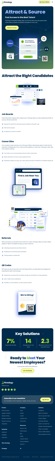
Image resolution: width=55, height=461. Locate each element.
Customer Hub (23, 418)
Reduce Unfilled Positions (44, 431)
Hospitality (4, 434)
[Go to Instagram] (12, 390)
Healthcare (4, 432)
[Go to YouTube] (15, 390)
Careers (22, 413)
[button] (52, 2)
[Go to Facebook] (3, 390)
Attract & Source (5, 410)
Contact (22, 415)
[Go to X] (6, 390)
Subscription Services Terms (46, 456)
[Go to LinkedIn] (9, 390)
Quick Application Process (44, 434)
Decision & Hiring (5, 415)
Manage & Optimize (6, 418)
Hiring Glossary (23, 431)
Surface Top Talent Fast (43, 423)
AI (20, 448)
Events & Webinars (24, 441)
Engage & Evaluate (6, 413)
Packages (4, 448)
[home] (7, 2)
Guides (21, 436)
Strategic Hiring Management (45, 426)
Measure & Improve (6, 421)
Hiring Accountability (43, 429)
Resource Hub (23, 428)
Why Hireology (6, 443)
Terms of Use (35, 456)
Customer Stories (24, 438)
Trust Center (23, 421)
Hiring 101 (22, 444)
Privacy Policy (26, 456)
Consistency (41, 410)
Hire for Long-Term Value (44, 415)
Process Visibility (42, 418)
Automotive (4, 437)
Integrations (4, 423)
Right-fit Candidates (43, 413)
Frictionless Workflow (43, 421)
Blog (21, 433)
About (21, 410)
